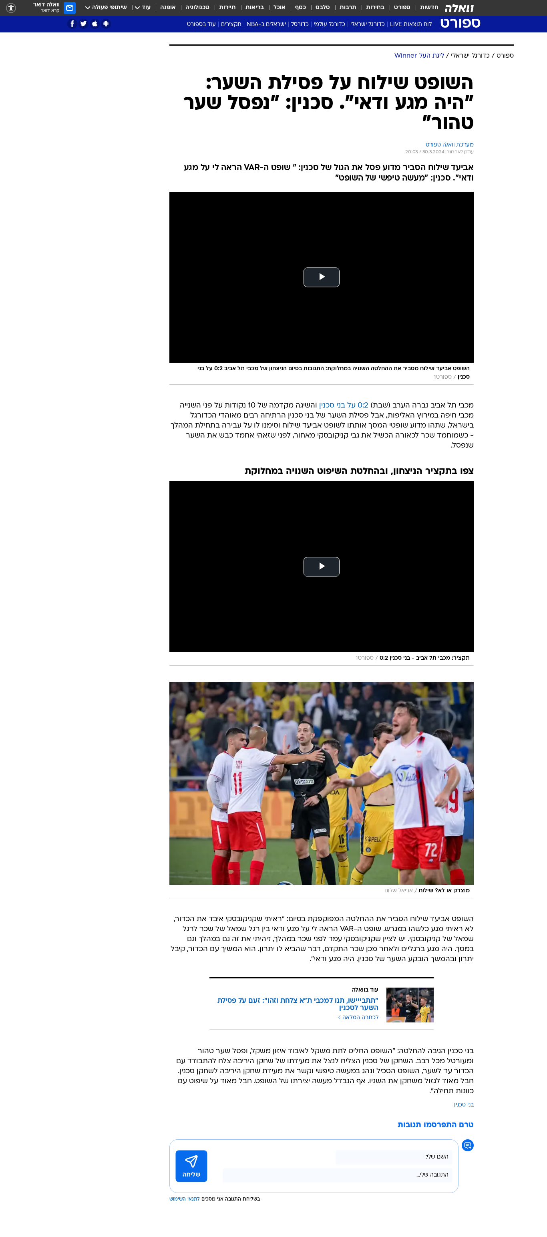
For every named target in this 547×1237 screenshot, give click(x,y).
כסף (300, 8)
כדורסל (300, 24)
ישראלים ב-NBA (266, 24)
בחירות (375, 8)
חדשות (429, 8)
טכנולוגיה (197, 8)
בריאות (254, 8)
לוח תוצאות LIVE (411, 24)
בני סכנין (464, 1105)
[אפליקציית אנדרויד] (106, 24)
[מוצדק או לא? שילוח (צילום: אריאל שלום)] (321, 790)
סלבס (323, 8)
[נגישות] (11, 8)
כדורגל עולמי (329, 24)
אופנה (168, 8)
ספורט (402, 8)
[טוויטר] (83, 24)
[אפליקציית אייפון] (95, 24)
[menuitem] (424, 8)
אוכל (280, 8)
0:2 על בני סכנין (343, 406)
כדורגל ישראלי (367, 24)
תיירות (227, 8)
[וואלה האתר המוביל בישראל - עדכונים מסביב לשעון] (459, 8)
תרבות (348, 8)
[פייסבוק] (72, 24)
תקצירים (231, 24)
